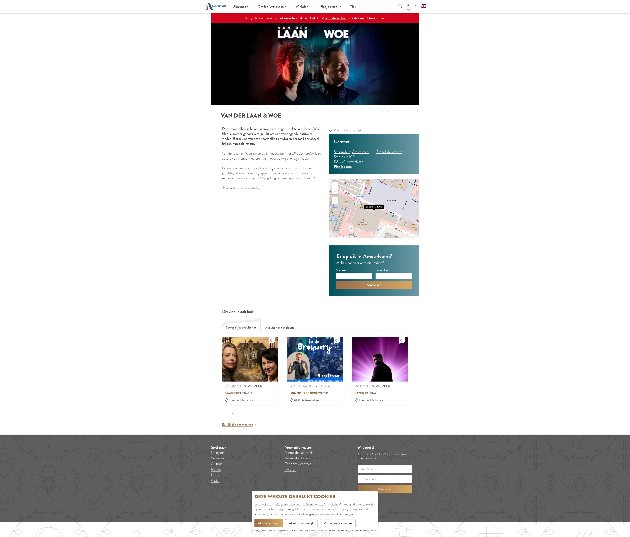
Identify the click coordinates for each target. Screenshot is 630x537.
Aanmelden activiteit (298, 452)
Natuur (216, 469)
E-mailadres (382, 270)
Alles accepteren (268, 523)
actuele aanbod (335, 18)
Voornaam (341, 270)
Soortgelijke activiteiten (241, 327)
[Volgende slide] (232, 413)
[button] (374, 208)
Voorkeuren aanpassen (338, 523)
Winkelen (217, 458)
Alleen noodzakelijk (301, 523)
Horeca (216, 475)
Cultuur (216, 463)
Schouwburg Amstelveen (351, 151)
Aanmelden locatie (297, 458)
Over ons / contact (297, 463)
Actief (215, 480)
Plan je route (343, 166)
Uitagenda (218, 452)
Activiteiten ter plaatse (279, 327)
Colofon (290, 469)
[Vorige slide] (222, 413)
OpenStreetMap (341, 237)
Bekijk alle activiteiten (237, 424)
